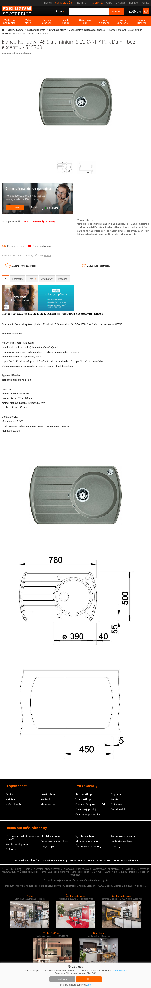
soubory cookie (119, 970)
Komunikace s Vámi (122, 836)
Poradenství (117, 809)
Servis (114, 799)
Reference (12, 849)
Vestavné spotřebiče (26, 860)
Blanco (47, 255)
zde (89, 985)
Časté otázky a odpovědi (90, 804)
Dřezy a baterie (16, 30)
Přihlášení (46, 2)
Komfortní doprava (17, 844)
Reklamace (117, 804)
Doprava (133, 2)
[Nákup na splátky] (38, 310)
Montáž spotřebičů (87, 841)
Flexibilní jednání (50, 836)
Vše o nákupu (84, 799)
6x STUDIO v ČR (63, 2)
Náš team (11, 799)
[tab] (5, 278)
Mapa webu (48, 804)
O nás (109, 2)
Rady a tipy (47, 846)
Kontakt (145, 2)
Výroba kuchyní (85, 836)
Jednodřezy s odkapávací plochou (87, 30)
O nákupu (121, 2)
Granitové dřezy (57, 30)
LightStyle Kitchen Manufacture (89, 860)
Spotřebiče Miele (53, 860)
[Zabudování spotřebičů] (84, 266)
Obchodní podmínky (88, 814)
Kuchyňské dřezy (36, 30)
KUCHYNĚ (97, 2)
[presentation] (5, 279)
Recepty (115, 846)
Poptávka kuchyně (121, 841)
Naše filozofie (14, 804)
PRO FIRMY (82, 2)
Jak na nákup (84, 794)
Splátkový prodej (86, 809)
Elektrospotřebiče (126, 860)
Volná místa (48, 794)
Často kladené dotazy (89, 846)
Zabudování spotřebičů (98, 266)
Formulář (15, 207)
